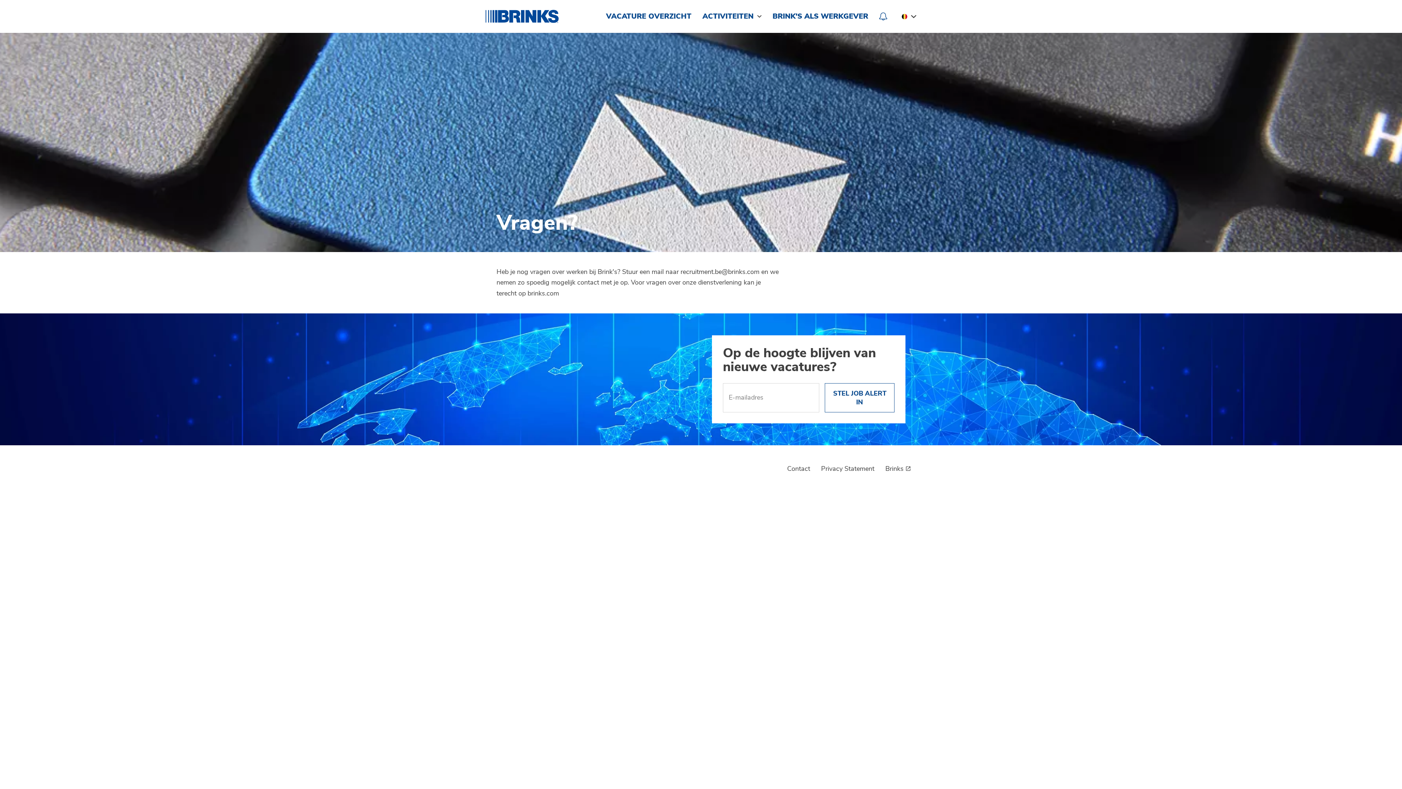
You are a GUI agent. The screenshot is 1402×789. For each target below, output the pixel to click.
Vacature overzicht (649, 16)
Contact (798, 468)
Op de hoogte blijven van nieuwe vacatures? (799, 361)
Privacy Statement (847, 468)
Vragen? (537, 224)
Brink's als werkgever (820, 16)
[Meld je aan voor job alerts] (883, 16)
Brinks (894, 468)
